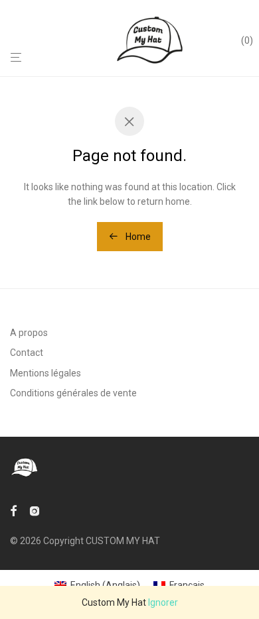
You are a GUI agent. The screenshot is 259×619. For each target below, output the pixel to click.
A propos (29, 332)
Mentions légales (45, 373)
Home (137, 236)
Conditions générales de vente (73, 393)
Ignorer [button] (163, 602)
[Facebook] (13, 510)
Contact (26, 352)
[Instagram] (35, 510)
